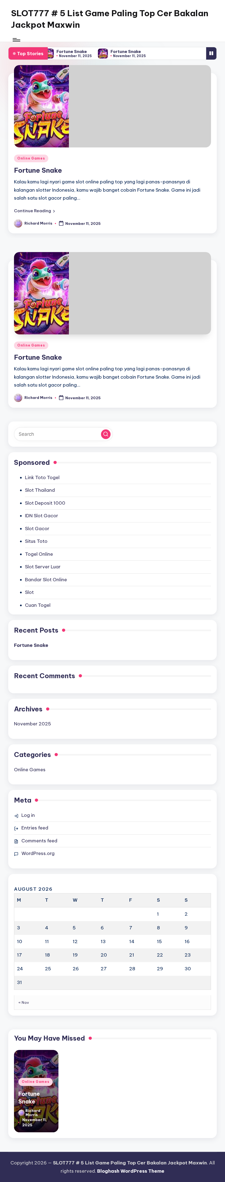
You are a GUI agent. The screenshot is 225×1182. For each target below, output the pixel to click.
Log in (28, 815)
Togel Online (39, 554)
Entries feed (34, 828)
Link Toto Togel (42, 477)
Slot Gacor (37, 529)
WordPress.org (38, 853)
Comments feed (39, 841)
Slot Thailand (40, 490)
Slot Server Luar (43, 567)
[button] (34, 211)
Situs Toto (36, 541)
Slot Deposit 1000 (45, 503)
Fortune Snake (67, 51)
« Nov (23, 1002)
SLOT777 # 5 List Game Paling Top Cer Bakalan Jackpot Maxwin (109, 19)
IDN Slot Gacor (41, 516)
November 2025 (32, 724)
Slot (29, 592)
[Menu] (16, 40)
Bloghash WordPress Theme (130, 1171)
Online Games (31, 158)
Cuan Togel (37, 605)
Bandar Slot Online (46, 580)
